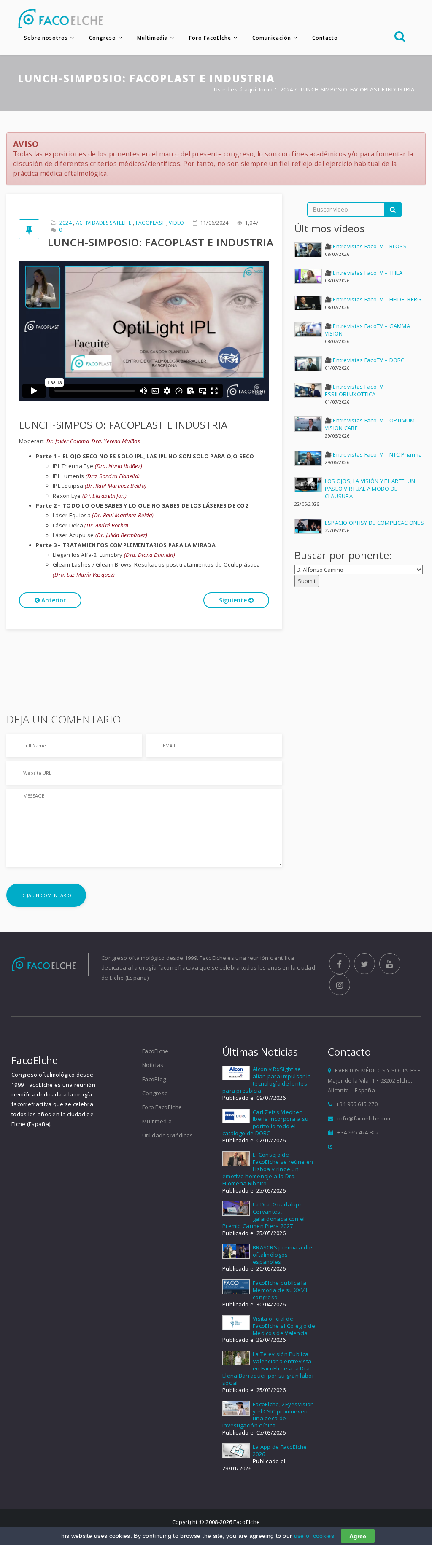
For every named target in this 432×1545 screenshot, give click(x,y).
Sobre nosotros (46, 37)
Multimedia (152, 37)
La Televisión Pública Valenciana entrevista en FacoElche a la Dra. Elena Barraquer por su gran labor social (268, 1368)
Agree (357, 1536)
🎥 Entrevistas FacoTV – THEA (364, 273)
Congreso (102, 37)
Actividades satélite (104, 222)
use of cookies (314, 1535)
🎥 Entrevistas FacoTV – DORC (365, 360)
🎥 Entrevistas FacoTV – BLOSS (366, 246)
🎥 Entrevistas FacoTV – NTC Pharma (373, 454)
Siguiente (233, 600)
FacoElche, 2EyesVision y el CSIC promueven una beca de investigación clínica (268, 1414)
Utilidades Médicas (167, 1135)
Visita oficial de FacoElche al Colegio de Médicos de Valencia (284, 1326)
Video (176, 222)
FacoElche (155, 1051)
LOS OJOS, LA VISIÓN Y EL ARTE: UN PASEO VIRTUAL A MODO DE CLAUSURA (370, 488)
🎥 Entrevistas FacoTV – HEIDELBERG (373, 299)
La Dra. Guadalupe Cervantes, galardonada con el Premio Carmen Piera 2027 (263, 1215)
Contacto (325, 37)
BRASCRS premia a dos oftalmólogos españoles (283, 1255)
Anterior (53, 600)
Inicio (266, 89)
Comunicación (271, 37)
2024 (287, 89)
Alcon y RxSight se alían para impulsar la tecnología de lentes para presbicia (266, 1079)
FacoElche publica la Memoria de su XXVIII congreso (281, 1290)
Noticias (152, 1065)
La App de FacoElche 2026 (280, 1450)
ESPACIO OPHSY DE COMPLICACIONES (374, 523)
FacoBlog (154, 1079)
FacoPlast (150, 222)
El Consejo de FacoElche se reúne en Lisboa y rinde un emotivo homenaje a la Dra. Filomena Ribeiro (267, 1169)
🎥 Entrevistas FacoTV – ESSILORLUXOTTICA (356, 390)
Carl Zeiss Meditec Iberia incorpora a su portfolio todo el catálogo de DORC (265, 1122)
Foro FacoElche (210, 37)
